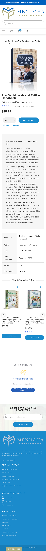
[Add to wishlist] (18, 287)
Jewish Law (12, 41)
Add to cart (28, 120)
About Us (5, 529)
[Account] (27, 31)
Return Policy (6, 525)
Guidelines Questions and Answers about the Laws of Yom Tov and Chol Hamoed (11, 320)
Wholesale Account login (9, 516)
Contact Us (5, 522)
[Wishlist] (11, 31)
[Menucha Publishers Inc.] (23, 12)
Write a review (28, 106)
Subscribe (23, 424)
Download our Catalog (9, 535)
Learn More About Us (8, 460)
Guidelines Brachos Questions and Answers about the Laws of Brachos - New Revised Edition (34, 321)
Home (4, 41)
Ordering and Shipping (9, 532)
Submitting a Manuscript (10, 519)
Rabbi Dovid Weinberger (20, 102)
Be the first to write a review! (23, 390)
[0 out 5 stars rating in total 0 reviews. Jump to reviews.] (7, 330)
